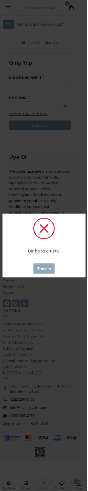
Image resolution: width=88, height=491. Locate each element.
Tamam (44, 268)
